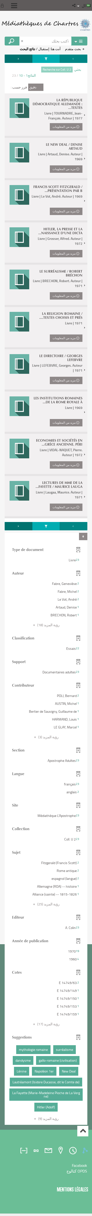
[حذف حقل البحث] (22, 41)
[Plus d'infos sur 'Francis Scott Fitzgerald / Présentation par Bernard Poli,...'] (19, 195)
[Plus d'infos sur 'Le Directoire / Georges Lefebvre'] (19, 364)
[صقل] (45, 59)
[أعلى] (82, 1131)
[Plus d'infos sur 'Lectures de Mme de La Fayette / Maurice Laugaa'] (19, 491)
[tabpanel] (46, 590)
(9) (48, 1118)
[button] (74, 5)
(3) (48, 737)
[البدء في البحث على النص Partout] (12, 41)
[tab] (86, 1151)
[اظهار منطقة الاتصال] (3, 5)
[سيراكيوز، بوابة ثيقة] (46, 24)
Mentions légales (72, 1189)
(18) (48, 624)
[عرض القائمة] (14, 6)
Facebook (79, 1165)
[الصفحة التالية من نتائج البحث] (18, 59)
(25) (48, 904)
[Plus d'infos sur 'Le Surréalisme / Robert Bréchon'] (19, 279)
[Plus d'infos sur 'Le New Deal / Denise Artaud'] (19, 152)
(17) (48, 1024)
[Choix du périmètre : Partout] (79, 41)
